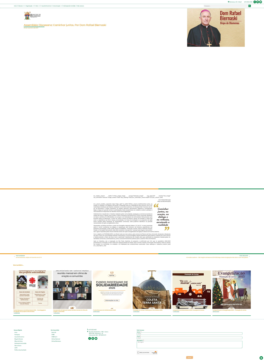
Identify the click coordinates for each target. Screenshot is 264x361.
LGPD (16, 348)
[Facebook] (257, 2)
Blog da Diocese (19, 339)
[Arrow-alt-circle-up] (261, 358)
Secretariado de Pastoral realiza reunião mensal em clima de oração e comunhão (70, 310)
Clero (36, 6)
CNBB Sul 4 (54, 337)
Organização (29, 6)
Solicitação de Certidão (69, 6)
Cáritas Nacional (55, 339)
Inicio (15, 6)
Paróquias (17, 334)
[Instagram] (254, 2)
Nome (138, 332)
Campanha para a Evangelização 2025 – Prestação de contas (229, 310)
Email (138, 336)
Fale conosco (80, 6)
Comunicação (56, 6)
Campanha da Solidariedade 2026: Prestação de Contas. (188, 310)
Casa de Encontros (46, 6)
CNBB (52, 334)
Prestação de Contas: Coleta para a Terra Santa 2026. (148, 310)
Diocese (20, 6)
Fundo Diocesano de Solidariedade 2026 (104, 310)
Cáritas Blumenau (56, 341)
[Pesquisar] (249, 6)
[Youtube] (260, 2)
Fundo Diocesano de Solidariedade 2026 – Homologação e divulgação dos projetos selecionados (30, 310)
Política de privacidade (20, 350)
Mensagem (140, 340)
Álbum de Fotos (19, 341)
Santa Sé (53, 332)
